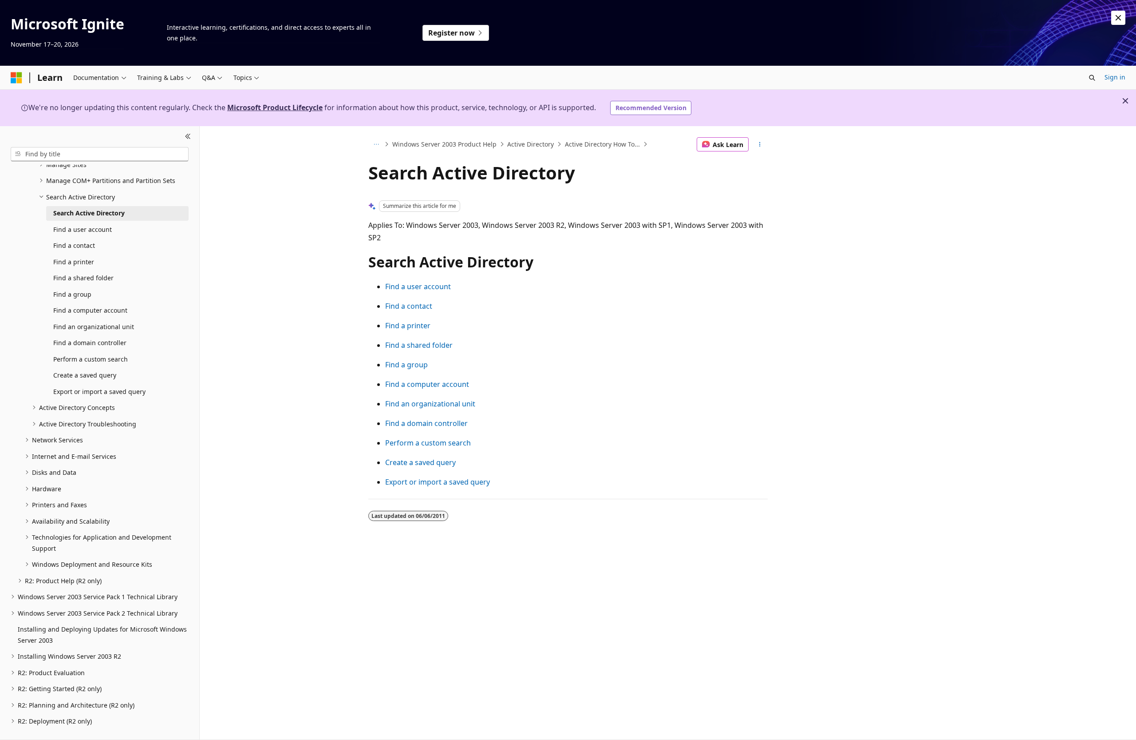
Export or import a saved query (437, 482)
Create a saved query (420, 462)
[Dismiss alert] (1118, 18)
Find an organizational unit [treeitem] (93, 326)
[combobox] (100, 154)
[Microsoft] (16, 78)
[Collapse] (188, 137)
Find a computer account (427, 384)
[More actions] (760, 144)
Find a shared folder (419, 345)
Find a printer (407, 325)
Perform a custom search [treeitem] (90, 359)
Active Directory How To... (602, 144)
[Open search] (1092, 78)
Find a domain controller (426, 423)
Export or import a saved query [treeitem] (99, 391)
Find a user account (418, 286)
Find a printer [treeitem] (73, 262)
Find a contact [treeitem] (74, 245)
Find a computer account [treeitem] (90, 310)
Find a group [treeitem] (72, 294)
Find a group (406, 365)
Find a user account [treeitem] (82, 229)
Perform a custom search (428, 443)
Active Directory (530, 144)
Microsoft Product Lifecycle (275, 107)
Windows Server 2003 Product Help (444, 144)
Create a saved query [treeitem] (84, 375)
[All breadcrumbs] (376, 144)
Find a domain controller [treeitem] (89, 342)
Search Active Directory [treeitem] (89, 213)
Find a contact (408, 306)
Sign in (1114, 77)
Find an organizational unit (430, 404)
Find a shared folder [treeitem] (83, 278)
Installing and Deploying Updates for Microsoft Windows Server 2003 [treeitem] (102, 635)
